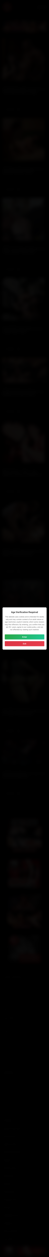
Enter (24, 637)
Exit (24, 644)
